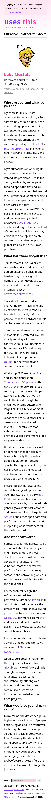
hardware (34, 89)
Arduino (9, 517)
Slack (23, 647)
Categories (28, 34)
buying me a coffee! (13, 12)
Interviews (11, 34)
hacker (25, 89)
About (42, 34)
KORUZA (38, 144)
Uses (20, 22)
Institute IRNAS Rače (17, 148)
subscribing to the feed (14, 789)
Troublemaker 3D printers (20, 382)
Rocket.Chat (11, 651)
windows (8, 92)
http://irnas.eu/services (18, 294)
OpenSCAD (11, 618)
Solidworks (35, 600)
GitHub (8, 667)
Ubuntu (8, 362)
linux (42, 89)
